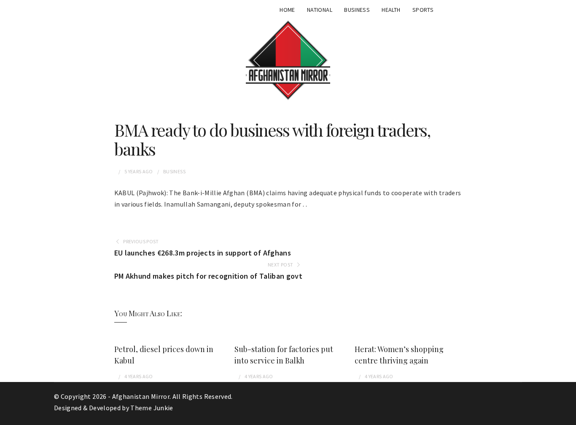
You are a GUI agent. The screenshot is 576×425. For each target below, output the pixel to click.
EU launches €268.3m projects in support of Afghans (202, 253)
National (319, 9)
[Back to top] (567, 416)
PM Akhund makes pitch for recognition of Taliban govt (208, 276)
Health (391, 9)
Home (287, 9)
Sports (422, 9)
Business (357, 9)
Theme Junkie (151, 407)
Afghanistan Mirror (141, 396)
